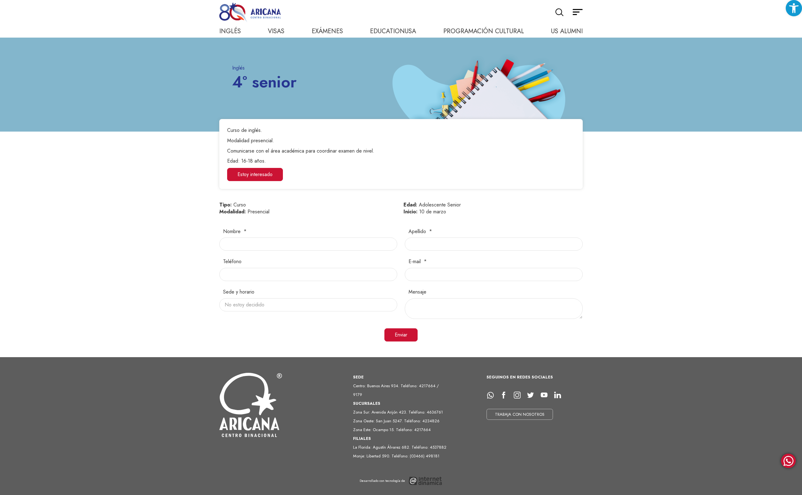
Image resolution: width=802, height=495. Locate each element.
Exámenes (327, 31)
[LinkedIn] (560, 395)
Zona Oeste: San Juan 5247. (378, 421)
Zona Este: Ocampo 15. (374, 430)
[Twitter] (533, 395)
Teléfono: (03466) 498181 (416, 456)
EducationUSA (393, 31)
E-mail (415, 261)
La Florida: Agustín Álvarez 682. (382, 447)
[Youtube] (546, 395)
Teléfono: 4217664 (413, 430)
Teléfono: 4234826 (422, 421)
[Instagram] (519, 395)
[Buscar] (559, 12)
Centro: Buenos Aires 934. (377, 386)
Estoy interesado (255, 174)
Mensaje (417, 292)
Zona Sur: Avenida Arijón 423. (381, 412)
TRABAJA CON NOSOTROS (519, 414)
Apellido (418, 231)
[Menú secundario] (578, 12)
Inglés (230, 31)
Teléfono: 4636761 (426, 412)
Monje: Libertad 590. (372, 456)
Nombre (232, 231)
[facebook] (506, 395)
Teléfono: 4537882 (429, 447)
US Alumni (567, 31)
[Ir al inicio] (250, 13)
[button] (794, 8)
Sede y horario (238, 292)
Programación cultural (483, 31)
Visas (276, 31)
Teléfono (232, 261)
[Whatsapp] (788, 461)
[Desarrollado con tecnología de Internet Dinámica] (401, 481)
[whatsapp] (492, 395)
